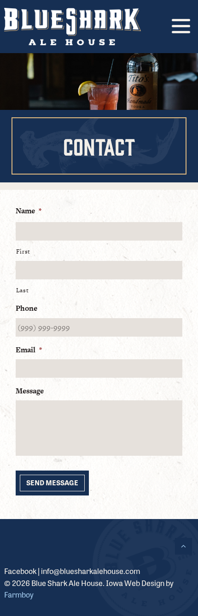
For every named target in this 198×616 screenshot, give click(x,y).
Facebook (20, 570)
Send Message (52, 482)
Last (22, 290)
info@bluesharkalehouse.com (90, 570)
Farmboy (19, 594)
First (23, 251)
